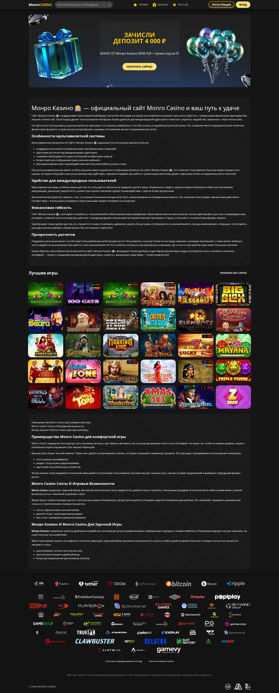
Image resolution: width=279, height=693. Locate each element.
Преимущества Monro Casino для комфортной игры (61, 422)
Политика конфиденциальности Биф (123, 661)
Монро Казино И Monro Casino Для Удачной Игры (60, 430)
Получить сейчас (139, 66)
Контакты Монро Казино (161, 661)
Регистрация (221, 4)
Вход (243, 4)
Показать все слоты (233, 272)
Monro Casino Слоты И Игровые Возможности (58, 426)
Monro (40, 4)
